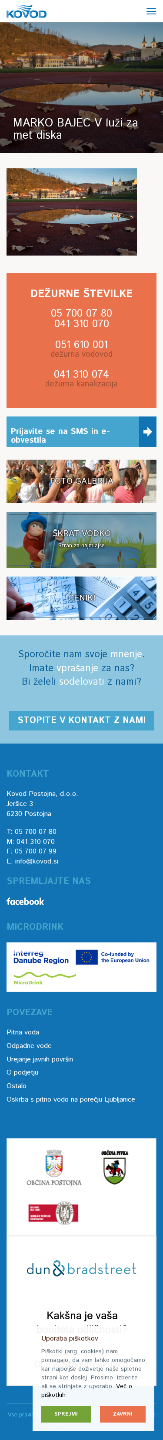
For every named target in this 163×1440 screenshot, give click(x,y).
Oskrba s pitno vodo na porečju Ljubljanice (71, 1100)
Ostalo (17, 1086)
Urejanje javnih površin (40, 1059)
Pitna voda (23, 1032)
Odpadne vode (29, 1046)
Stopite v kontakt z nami (81, 720)
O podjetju (22, 1073)
